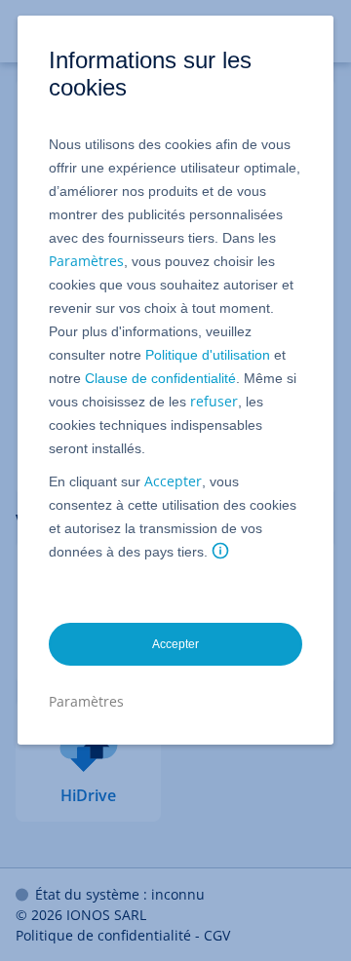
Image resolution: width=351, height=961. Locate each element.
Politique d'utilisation (207, 355)
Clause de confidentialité (160, 378)
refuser (214, 401)
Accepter (173, 481)
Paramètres (86, 260)
